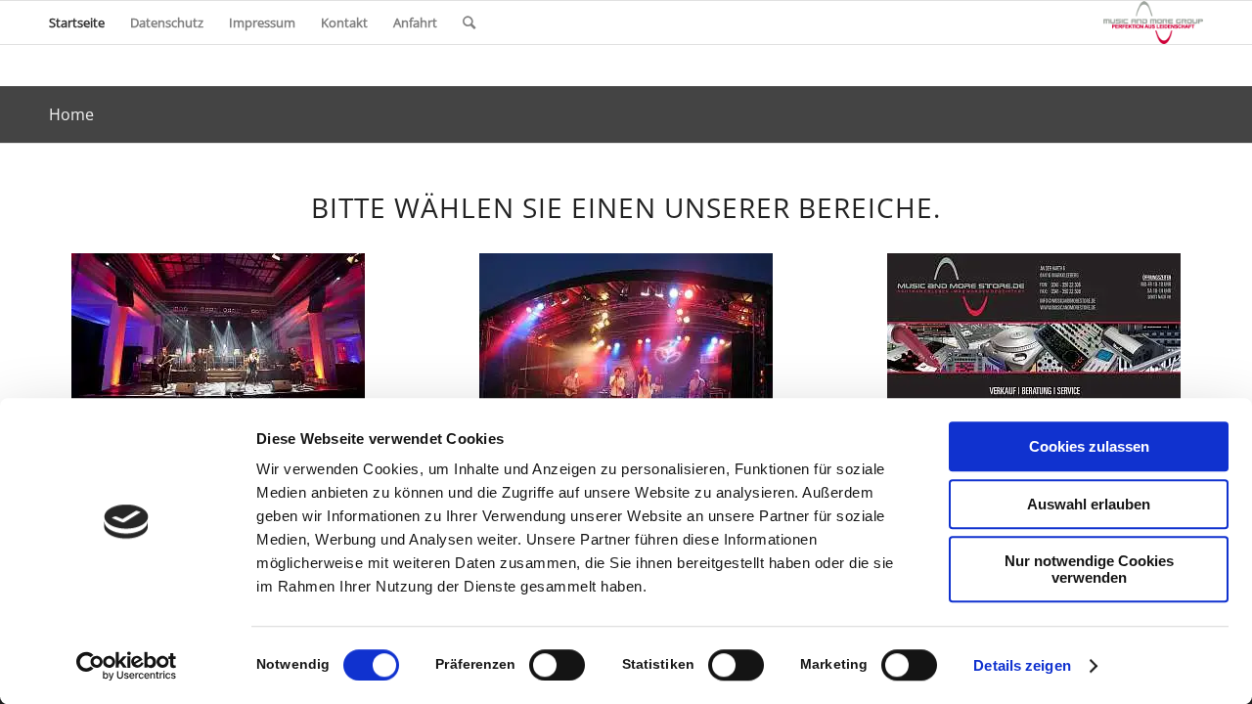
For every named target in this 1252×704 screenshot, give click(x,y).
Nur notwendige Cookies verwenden (1089, 569)
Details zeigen (1021, 665)
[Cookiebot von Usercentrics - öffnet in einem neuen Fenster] (126, 666)
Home (71, 114)
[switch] (557, 665)
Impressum (262, 22)
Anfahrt (415, 22)
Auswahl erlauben (1088, 504)
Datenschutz (166, 22)
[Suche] (469, 22)
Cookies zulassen (1089, 446)
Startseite (77, 22)
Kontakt (344, 22)
